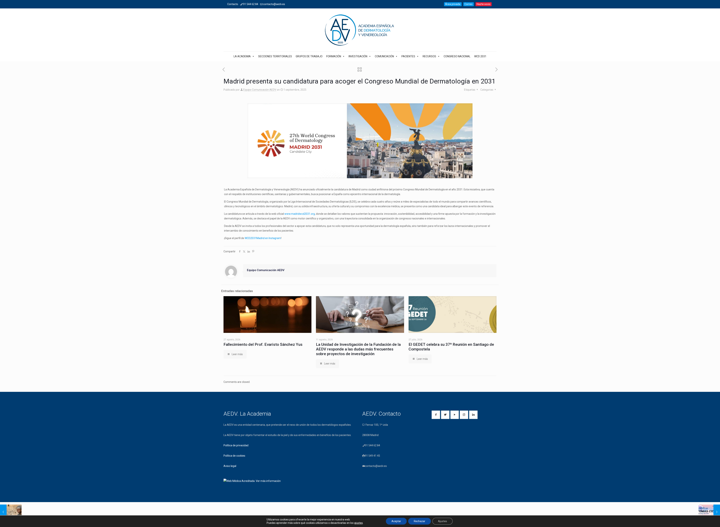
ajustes (358, 522)
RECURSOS (429, 56)
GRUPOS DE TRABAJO (309, 56)
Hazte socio (483, 4)
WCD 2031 (480, 56)
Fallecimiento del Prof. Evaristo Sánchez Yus (263, 344)
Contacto (232, 4)
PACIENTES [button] (408, 56)
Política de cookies (234, 455)
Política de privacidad (236, 445)
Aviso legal (230, 465)
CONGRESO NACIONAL (457, 56)
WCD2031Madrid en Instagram (263, 238)
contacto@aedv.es (274, 4)
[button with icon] (436, 415)
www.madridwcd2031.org (299, 213)
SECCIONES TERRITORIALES (275, 56)
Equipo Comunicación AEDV (259, 89)
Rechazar (419, 521)
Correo (468, 4)
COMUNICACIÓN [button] (384, 56)
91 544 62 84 (250, 4)
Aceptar (396, 521)
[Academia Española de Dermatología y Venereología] (360, 29)
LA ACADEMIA (242, 56)
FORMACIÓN (333, 56)
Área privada (452, 4)
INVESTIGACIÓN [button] (358, 56)
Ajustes (442, 521)
